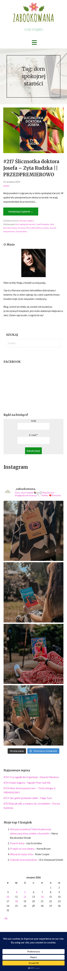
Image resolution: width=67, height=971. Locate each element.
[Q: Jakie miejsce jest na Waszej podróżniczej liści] (34, 592)
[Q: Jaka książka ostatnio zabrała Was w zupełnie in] (34, 654)
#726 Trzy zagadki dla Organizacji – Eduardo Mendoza (31, 777)
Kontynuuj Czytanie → (20, 211)
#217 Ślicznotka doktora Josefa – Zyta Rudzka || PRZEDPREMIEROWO (31, 168)
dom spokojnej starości (25, 224)
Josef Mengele (42, 224)
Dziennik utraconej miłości (23, 859)
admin (6, 185)
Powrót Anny (17, 843)
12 (25, 896)
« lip (5, 918)
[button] (34, 42)
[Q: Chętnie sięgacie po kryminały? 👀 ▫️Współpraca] (34, 531)
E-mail (33, 434)
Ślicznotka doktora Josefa (37, 228)
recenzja (21, 228)
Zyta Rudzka (21, 231)
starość (53, 228)
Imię (33, 420)
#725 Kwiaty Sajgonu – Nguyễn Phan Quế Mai (27, 782)
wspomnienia (9, 231)
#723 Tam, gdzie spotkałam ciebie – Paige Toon (28, 798)
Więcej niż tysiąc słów (21, 854)
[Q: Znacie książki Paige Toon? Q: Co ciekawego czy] (34, 715)
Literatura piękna (26, 220)
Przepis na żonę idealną (22, 848)
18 (16, 901)
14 (42, 896)
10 (8, 896)
